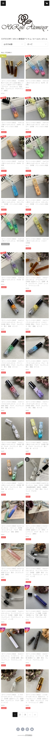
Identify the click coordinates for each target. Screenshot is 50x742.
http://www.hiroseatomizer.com (32, 729)
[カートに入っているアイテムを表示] (46, 3)
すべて (30, 44)
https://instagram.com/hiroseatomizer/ (27, 729)
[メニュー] (3, 3)
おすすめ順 (8, 44)
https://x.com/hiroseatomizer (22, 729)
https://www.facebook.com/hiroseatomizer (18, 729)
